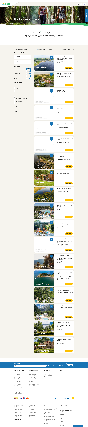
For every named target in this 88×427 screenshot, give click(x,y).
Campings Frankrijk (32, 407)
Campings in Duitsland (18, 395)
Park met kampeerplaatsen (20, 101)
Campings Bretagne (32, 409)
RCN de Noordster (17, 378)
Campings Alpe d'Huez (33, 416)
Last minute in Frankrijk (64, 409)
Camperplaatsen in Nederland (49, 421)
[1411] (62, 368)
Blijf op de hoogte (17, 365)
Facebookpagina (59, 36)
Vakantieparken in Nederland (19, 389)
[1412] (60, 368)
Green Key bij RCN (47, 407)
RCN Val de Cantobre (32, 379)
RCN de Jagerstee (17, 379)
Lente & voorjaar (62, 418)
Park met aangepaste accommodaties (22, 98)
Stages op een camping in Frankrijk (50, 381)
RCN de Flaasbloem (17, 386)
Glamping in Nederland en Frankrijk (50, 409)
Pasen (61, 419)
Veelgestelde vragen (63, 375)
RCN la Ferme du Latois (33, 376)
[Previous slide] (35, 63)
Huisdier (15, 78)
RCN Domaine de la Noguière (34, 385)
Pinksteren (61, 422)
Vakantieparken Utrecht (18, 413)
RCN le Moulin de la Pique (33, 378)
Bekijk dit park (68, 68)
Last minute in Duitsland (64, 410)
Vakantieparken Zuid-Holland (19, 416)
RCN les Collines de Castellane (34, 383)
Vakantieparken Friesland (18, 407)
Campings (46, 423)
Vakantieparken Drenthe (18, 409)
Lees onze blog (70, 367)
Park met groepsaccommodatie (21, 103)
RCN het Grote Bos (17, 382)
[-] (27, 69)
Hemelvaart (62, 420)
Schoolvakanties (62, 416)
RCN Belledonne (32, 382)
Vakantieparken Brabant (18, 417)
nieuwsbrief (49, 36)
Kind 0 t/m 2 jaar (17, 76)
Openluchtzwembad (19, 87)
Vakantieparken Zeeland (18, 414)
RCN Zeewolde (16, 381)
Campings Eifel (16, 424)
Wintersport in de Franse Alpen (49, 416)
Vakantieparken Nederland (18, 419)
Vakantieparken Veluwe (18, 410)
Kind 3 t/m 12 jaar (17, 73)
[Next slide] (53, 63)
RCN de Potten (16, 375)
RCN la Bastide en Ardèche (33, 381)
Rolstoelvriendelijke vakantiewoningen (51, 410)
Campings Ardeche (32, 414)
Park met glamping (19, 96)
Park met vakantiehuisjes (20, 100)
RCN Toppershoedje (17, 383)
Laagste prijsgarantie (86, 15)
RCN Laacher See (17, 394)
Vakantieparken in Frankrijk (34, 386)
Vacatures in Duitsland (48, 378)
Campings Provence (32, 419)
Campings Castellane (32, 417)
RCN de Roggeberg (17, 376)
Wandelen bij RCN (47, 425)
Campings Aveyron (32, 413)
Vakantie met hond (47, 417)
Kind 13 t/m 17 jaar (17, 71)
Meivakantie (62, 423)
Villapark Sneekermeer (18, 388)
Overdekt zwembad (19, 90)
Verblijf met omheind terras (20, 88)
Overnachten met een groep (49, 414)
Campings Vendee (32, 411)
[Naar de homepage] (6, 4)
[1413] (58, 368)
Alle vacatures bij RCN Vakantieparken (50, 375)
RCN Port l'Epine (32, 375)
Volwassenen (16, 68)
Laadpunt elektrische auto (20, 91)
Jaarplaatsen (46, 424)
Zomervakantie (62, 425)
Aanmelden (50, 368)
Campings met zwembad (48, 420)
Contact (61, 376)
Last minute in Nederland (64, 407)
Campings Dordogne (32, 410)
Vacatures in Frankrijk (48, 377)
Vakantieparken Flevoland (18, 411)
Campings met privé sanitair (49, 418)
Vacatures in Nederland (48, 376)
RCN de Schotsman (17, 385)
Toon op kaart (70, 53)
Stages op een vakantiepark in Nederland (51, 380)
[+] (30, 69)
